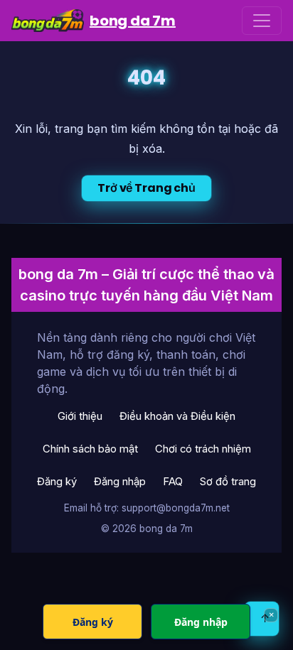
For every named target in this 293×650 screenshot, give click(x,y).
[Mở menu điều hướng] (262, 20)
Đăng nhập (120, 481)
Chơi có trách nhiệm (203, 449)
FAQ (173, 481)
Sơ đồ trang (228, 481)
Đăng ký (57, 481)
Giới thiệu (80, 416)
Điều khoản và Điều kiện (177, 416)
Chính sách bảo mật (90, 449)
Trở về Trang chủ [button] (146, 188)
